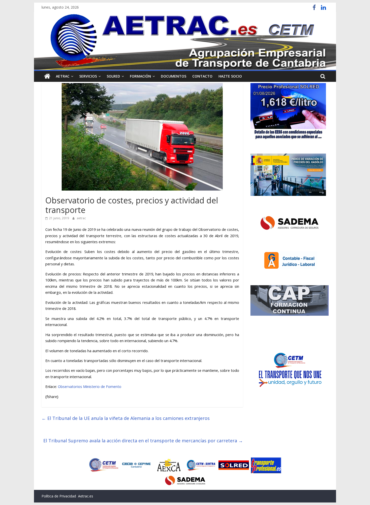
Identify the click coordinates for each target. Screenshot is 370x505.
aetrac (81, 218)
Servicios (88, 76)
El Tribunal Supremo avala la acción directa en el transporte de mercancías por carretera (143, 441)
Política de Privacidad (59, 496)
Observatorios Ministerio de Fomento (89, 386)
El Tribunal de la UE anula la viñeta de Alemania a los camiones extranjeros (126, 418)
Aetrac (62, 76)
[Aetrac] (47, 76)
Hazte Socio (230, 76)
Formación (140, 76)
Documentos (173, 76)
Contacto (202, 76)
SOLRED (113, 76)
